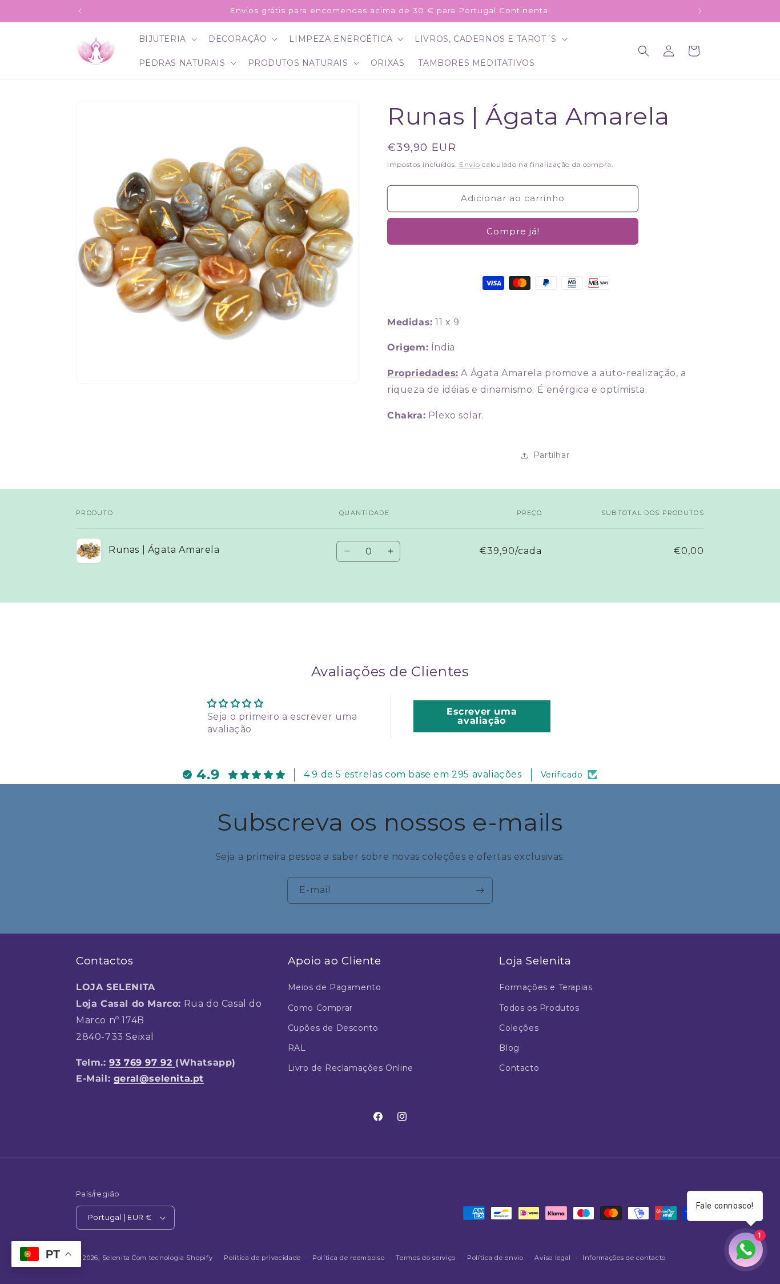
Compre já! (513, 231)
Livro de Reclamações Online (350, 1068)
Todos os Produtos (539, 1008)
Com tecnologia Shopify (172, 1258)
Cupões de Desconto (333, 1028)
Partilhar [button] (551, 455)
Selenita (117, 1258)
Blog (509, 1048)
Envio (469, 164)
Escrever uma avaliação (482, 716)
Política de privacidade (262, 1258)
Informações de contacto (624, 1258)
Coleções (518, 1028)
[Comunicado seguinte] (700, 11)
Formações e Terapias (545, 987)
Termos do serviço (426, 1258)
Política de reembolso (348, 1258)
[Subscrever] (479, 890)
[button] (167, 39)
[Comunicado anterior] (80, 11)
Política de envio (495, 1258)
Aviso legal (552, 1258)
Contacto (519, 1068)
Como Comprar (320, 1008)
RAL (297, 1048)
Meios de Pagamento (334, 987)
